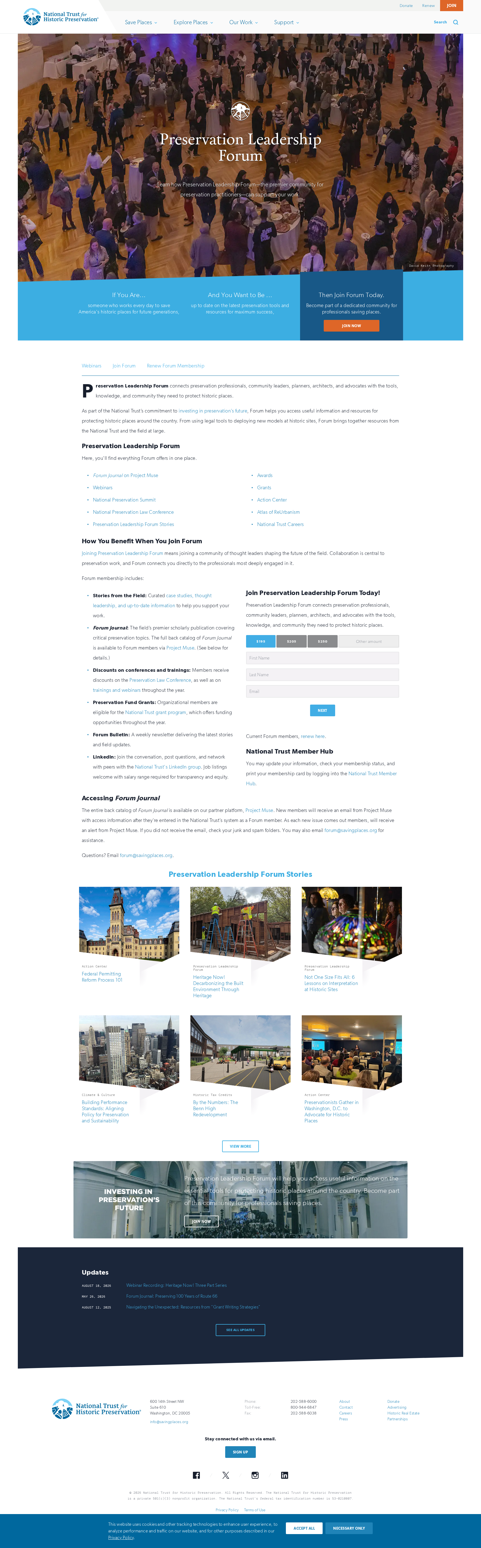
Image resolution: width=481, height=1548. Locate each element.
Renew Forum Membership (176, 366)
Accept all (304, 1528)
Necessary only (349, 1528)
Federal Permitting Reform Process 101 (102, 977)
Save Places (138, 26)
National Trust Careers (280, 524)
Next (322, 710)
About (344, 1401)
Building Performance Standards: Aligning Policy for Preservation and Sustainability (105, 1111)
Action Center (272, 500)
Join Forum (124, 366)
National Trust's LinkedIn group (168, 767)
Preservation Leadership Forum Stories (133, 524)
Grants (264, 488)
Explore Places (190, 26)
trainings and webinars (117, 690)
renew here (313, 736)
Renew (428, 5)
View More (240, 1146)
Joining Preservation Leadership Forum (122, 553)
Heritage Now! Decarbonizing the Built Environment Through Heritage (218, 986)
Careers (345, 1413)
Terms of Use (254, 1510)
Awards (265, 475)
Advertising (397, 1407)
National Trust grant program (155, 712)
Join (451, 5)
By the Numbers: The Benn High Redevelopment (215, 1108)
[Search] (457, 22)
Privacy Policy (227, 1510)
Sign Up (240, 1452)
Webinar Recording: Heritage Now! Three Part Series (176, 1285)
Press (343, 1419)
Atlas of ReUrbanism (278, 512)
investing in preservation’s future (213, 411)
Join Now (351, 326)
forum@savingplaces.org (351, 830)
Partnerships (397, 1419)
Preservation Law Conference (160, 680)
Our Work (241, 26)
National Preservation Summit (124, 500)
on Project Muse (125, 475)
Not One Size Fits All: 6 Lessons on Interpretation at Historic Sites (331, 983)
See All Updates (240, 1330)
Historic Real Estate (403, 1413)
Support (284, 26)
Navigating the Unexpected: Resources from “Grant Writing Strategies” (193, 1307)
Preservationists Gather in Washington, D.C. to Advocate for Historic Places (332, 1111)
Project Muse (180, 648)
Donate (406, 5)
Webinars (92, 366)
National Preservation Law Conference (133, 512)
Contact (346, 1407)
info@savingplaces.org (169, 1421)
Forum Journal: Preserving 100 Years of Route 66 (172, 1296)
